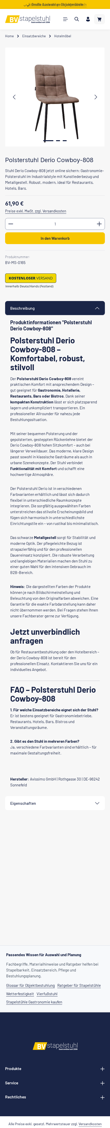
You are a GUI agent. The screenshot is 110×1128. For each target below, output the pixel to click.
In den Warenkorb (55, 238)
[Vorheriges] (14, 97)
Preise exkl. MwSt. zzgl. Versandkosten (35, 211)
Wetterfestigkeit (20, 993)
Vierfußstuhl (47, 993)
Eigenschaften (23, 803)
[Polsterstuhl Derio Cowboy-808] (55, 97)
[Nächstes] (95, 97)
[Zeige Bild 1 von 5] (48, 140)
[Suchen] (77, 19)
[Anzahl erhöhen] (99, 224)
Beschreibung (22, 308)
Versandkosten (90, 1124)
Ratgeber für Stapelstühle (79, 985)
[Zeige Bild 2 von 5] (58, 140)
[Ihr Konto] (88, 19)
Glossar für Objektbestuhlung (30, 985)
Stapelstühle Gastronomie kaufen (34, 1002)
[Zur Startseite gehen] (27, 19)
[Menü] (65, 19)
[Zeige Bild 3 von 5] (65, 140)
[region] (55, 97)
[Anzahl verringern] (10, 224)
